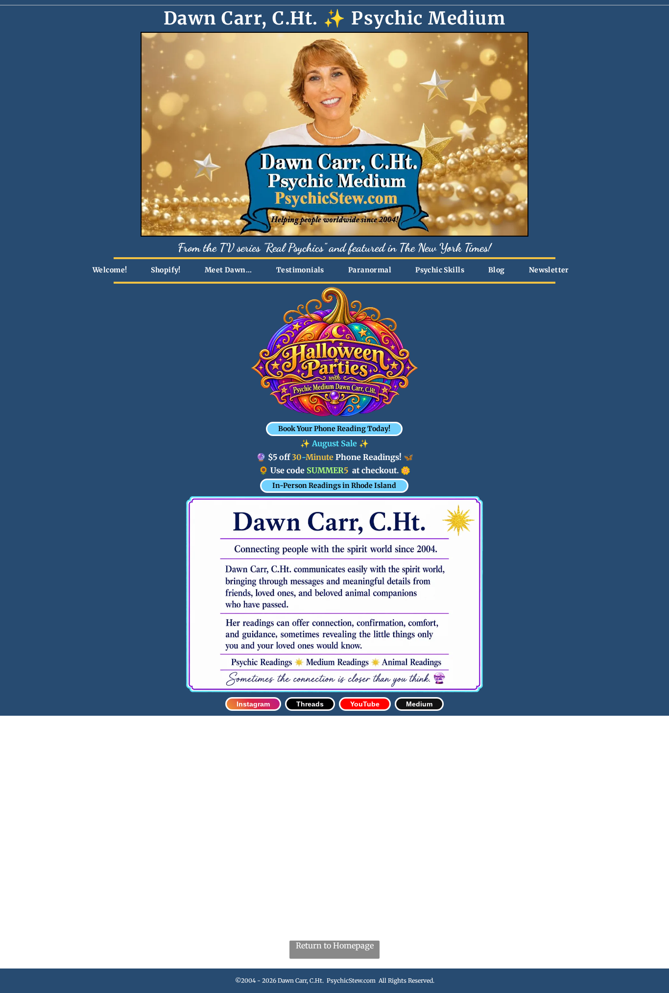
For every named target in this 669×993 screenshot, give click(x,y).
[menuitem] (113, 270)
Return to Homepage (335, 945)
